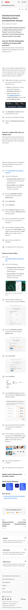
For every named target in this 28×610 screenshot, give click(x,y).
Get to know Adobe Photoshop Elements (9, 486)
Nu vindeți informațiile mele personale (9, 607)
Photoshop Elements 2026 (7, 5)
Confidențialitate (5, 603)
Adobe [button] (3, 588)
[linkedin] (10, 599)
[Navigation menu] (2, 2)
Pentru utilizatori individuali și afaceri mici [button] (11, 576)
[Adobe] (7, 2)
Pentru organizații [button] (6, 582)
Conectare (24, 2)
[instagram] (5, 599)
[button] (19, 2)
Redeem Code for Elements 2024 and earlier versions (12, 475)
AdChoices (20, 607)
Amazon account (14, 95)
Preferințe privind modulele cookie (8, 605)
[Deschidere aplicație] (26, 9)
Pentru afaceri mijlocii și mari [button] (8, 579)
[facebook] (3, 599)
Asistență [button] (4, 585)
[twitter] (8, 599)
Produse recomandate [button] (7, 592)
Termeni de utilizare (12, 603)
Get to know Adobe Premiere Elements (23, 486)
